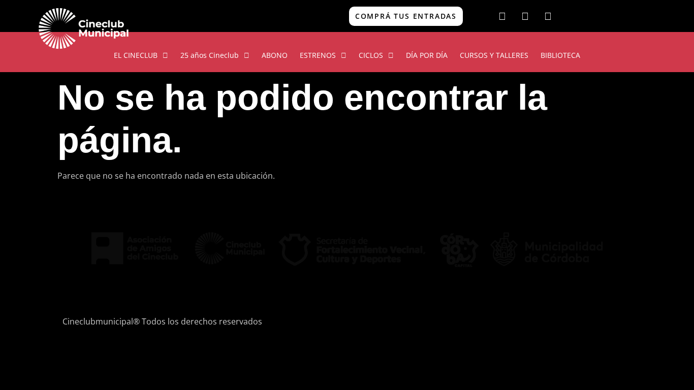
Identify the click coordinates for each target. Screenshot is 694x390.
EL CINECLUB (135, 55)
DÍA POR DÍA (427, 55)
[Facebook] (502, 16)
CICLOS (371, 55)
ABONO (275, 55)
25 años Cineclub (209, 55)
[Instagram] (525, 16)
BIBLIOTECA (560, 55)
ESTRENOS (318, 55)
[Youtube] (548, 16)
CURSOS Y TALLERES (494, 55)
